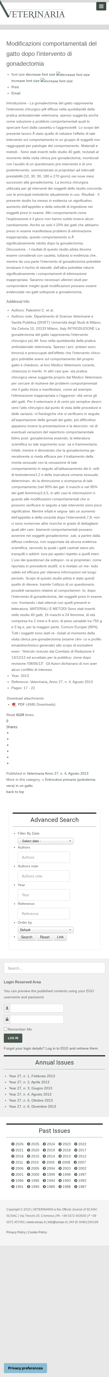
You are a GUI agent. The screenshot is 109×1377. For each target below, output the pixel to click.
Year (21, 885)
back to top (15, 792)
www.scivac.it (36, 1222)
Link (60, 937)
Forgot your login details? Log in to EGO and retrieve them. (51, 1048)
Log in (13, 1038)
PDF (21, 704)
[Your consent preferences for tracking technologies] (25, 1368)
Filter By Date (29, 833)
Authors (24, 847)
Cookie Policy (37, 1232)
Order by (25, 922)
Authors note (28, 866)
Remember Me (20, 1029)
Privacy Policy (16, 1232)
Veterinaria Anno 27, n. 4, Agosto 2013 (57, 773)
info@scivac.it (57, 1222)
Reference (26, 904)
